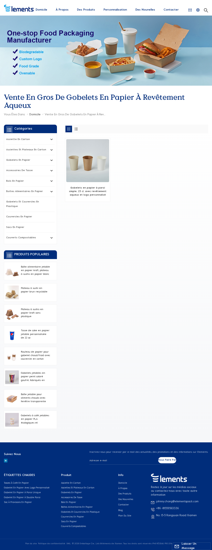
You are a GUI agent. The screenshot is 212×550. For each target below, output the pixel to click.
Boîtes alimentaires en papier (24, 191)
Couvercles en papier (19, 217)
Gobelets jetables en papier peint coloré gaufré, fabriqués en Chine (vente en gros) (33, 377)
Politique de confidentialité (51, 544)
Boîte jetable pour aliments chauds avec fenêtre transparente (33, 398)
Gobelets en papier (18, 160)
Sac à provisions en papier (18, 502)
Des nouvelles (145, 10)
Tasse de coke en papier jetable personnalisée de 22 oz (35, 334)
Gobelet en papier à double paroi (22, 497)
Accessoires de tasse (19, 170)
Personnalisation (115, 10)
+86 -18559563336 (167, 508)
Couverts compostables (21, 238)
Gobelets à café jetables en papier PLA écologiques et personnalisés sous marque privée (35, 420)
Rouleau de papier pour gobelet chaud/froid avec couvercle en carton (35, 355)
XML (68, 544)
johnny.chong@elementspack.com (177, 501)
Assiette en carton (18, 139)
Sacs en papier (15, 227)
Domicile (41, 10)
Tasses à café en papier (16, 483)
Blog (120, 510)
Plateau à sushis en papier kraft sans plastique (32, 313)
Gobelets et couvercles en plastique (22, 204)
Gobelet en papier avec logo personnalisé (26, 488)
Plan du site (124, 516)
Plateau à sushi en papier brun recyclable (34, 290)
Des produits (86, 10)
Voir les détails (87, 197)
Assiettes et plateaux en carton (26, 150)
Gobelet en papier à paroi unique (22, 493)
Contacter (171, 10)
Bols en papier (15, 181)
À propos (62, 10)
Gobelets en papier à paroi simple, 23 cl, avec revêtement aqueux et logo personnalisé (87, 191)
